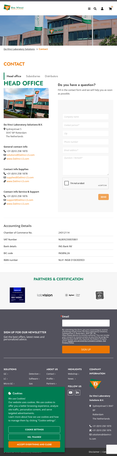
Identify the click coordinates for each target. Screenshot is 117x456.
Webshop (73, 373)
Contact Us (107, 451)
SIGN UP (86, 349)
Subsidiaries (33, 76)
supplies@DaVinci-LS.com (20, 177)
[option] (17, 295)
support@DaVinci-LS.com (20, 199)
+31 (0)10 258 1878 (17, 173)
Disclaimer (94, 451)
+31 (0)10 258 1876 (17, 196)
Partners (50, 383)
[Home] (13, 8)
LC (5, 378)
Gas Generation (34, 385)
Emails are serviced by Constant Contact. (85, 340)
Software (33, 378)
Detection (34, 373)
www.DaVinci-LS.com (18, 158)
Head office (14, 76)
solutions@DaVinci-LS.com (21, 154)
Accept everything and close (34, 444)
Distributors (51, 76)
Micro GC (8, 383)
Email (65, 316)
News (71, 378)
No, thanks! (34, 437)
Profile (49, 378)
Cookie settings (34, 429)
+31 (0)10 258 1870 (17, 151)
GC (5, 373)
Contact (50, 373)
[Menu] (89, 8)
